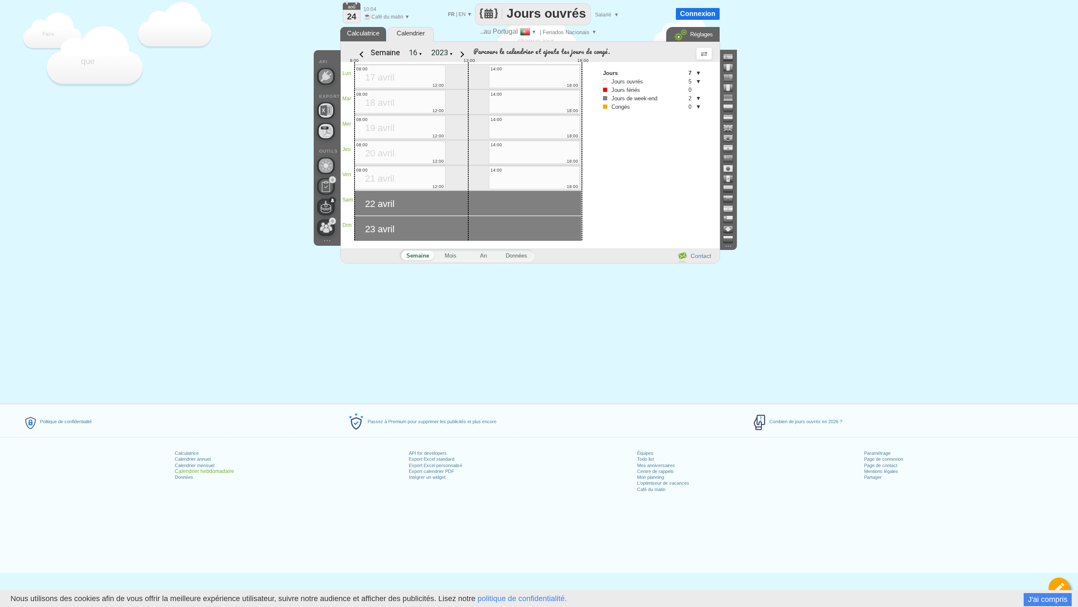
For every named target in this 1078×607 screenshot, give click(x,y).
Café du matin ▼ (386, 17)
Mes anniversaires (656, 465)
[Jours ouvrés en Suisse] (731, 229)
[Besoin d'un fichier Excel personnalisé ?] (326, 110)
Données (184, 477)
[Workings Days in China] (731, 158)
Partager (873, 477)
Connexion (697, 13)
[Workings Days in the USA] (731, 78)
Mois (450, 255)
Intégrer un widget (427, 477)
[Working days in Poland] (731, 108)
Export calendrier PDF (431, 471)
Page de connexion (883, 459)
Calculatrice (187, 453)
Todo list (645, 459)
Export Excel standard (431, 459)
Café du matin (651, 489)
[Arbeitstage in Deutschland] (731, 98)
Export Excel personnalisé (435, 465)
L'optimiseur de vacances (663, 483)
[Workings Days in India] (731, 148)
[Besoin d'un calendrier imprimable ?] (326, 131)
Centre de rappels (655, 471)
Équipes (645, 453)
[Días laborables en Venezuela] (731, 199)
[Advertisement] (529, 332)
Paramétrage (877, 453)
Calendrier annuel (193, 459)
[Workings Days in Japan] (731, 169)
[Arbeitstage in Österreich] (731, 118)
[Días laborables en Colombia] (731, 189)
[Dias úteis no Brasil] (731, 138)
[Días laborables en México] (731, 179)
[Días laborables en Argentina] (731, 209)
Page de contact (880, 465)
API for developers (428, 453)
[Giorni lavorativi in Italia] (731, 88)
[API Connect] (326, 76)
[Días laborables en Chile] (731, 219)
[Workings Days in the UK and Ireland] (731, 128)
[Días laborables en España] (731, 57)
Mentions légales (881, 471)
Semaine (385, 52)
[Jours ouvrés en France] (731, 67)
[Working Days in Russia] (731, 239)
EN (462, 14)
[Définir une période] (1059, 588)
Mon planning (650, 477)
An (483, 255)
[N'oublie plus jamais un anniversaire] (326, 207)
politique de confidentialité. (522, 598)
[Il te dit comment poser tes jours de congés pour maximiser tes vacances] (326, 166)
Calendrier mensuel (194, 465)
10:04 (369, 9)
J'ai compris (1047, 599)
